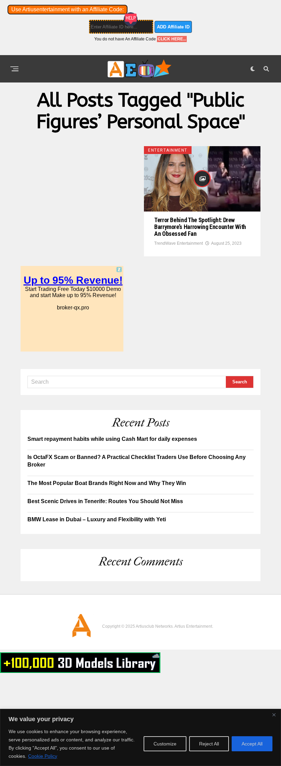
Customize (165, 743)
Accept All (252, 743)
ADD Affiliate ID (173, 26)
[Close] (274, 715)
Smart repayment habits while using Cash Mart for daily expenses (112, 439)
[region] (140, 737)
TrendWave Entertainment (178, 243)
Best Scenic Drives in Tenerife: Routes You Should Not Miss (105, 501)
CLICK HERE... (172, 39)
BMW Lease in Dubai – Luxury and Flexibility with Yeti (96, 519)
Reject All (209, 743)
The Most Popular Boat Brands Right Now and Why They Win (106, 483)
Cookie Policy (42, 756)
